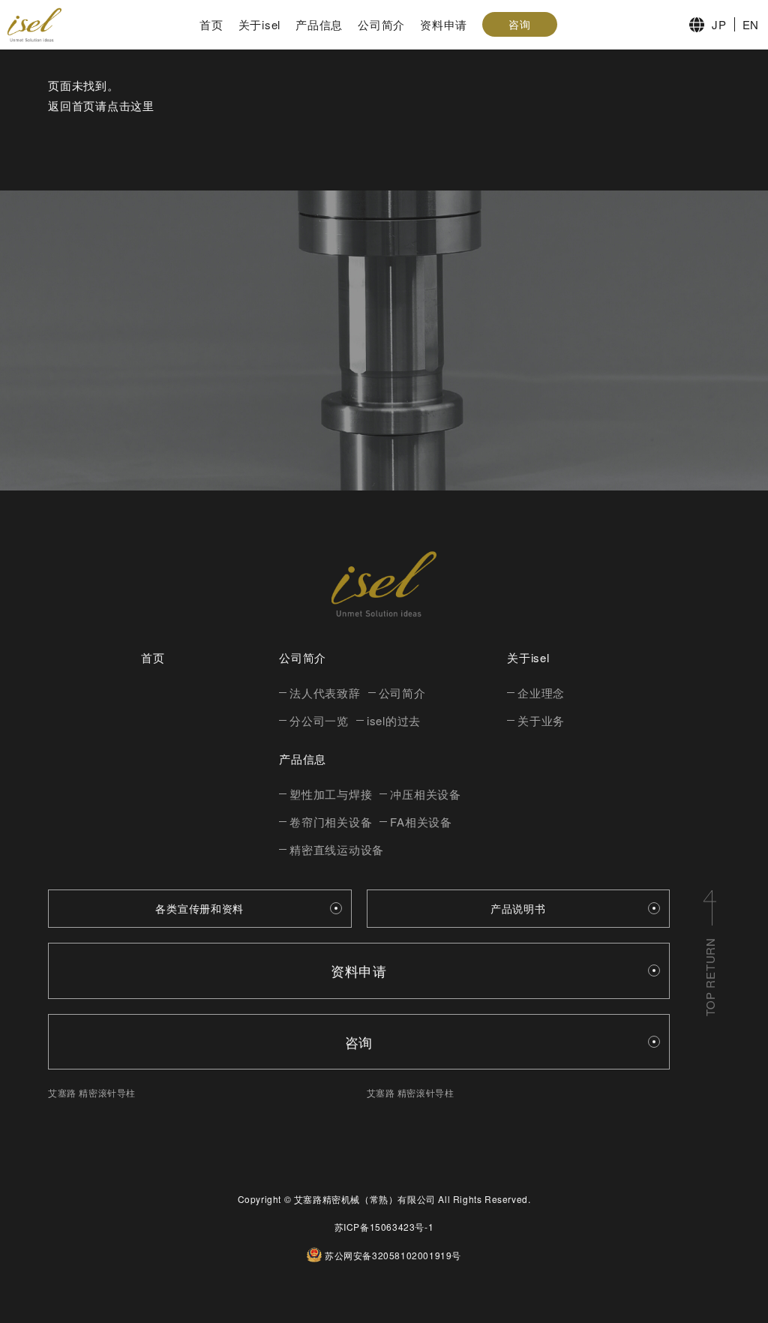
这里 (142, 105)
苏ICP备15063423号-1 (384, 1226)
